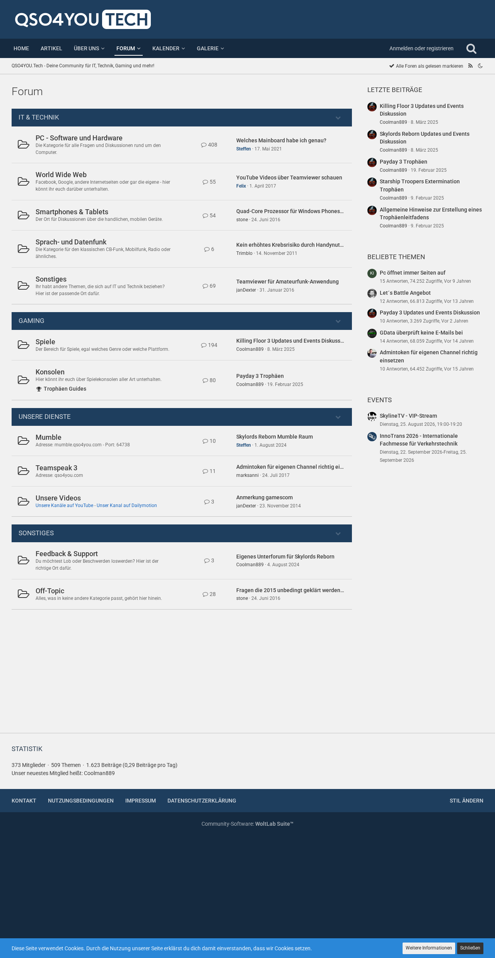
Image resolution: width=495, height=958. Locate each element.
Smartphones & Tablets (72, 212)
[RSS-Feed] (470, 66)
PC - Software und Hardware (79, 138)
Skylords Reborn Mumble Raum (274, 437)
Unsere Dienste (45, 416)
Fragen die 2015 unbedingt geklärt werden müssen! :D (302, 590)
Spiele (45, 342)
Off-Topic (50, 591)
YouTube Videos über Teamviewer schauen (289, 177)
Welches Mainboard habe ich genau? (281, 140)
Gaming (31, 320)
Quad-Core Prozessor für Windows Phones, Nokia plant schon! (312, 211)
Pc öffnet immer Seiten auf (413, 273)
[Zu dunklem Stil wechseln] (480, 66)
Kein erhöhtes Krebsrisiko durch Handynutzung (294, 245)
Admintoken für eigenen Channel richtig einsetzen (298, 467)
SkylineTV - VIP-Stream (408, 416)
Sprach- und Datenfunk (71, 242)
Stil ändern (466, 800)
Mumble (48, 437)
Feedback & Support (67, 554)
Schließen (470, 948)
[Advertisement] (425, 603)
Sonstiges (51, 279)
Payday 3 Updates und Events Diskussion (430, 312)
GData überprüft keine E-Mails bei (421, 333)
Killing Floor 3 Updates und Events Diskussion (292, 341)
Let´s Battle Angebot (405, 293)
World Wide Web (61, 175)
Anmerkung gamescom (264, 497)
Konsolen (50, 372)
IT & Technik (39, 117)
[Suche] (471, 48)
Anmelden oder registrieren (421, 48)
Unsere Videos (58, 498)
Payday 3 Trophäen (260, 376)
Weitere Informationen (429, 948)
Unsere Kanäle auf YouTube (64, 505)
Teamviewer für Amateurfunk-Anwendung (287, 281)
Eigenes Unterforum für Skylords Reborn (285, 556)
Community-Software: (247, 824)
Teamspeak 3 (56, 468)
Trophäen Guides (65, 389)
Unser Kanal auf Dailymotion (127, 505)
